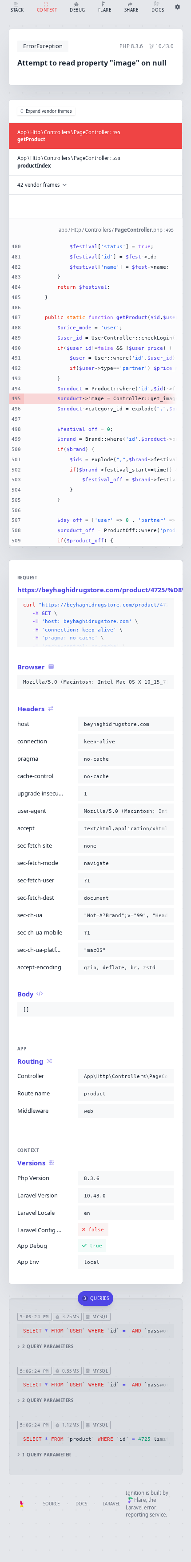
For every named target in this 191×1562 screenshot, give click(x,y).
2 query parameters (47, 1346)
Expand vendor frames (49, 111)
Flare (140, 1499)
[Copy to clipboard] (165, 605)
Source (51, 1504)
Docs (81, 1504)
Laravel (111, 1504)
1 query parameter (46, 1455)
